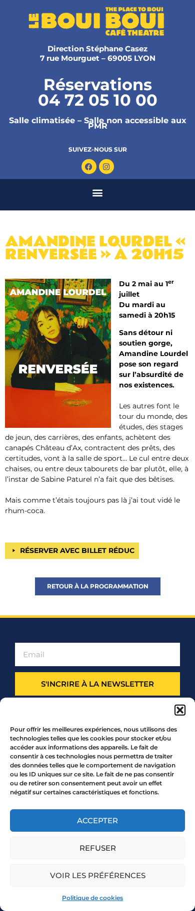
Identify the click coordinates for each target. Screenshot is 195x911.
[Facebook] (89, 166)
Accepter (97, 820)
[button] (180, 710)
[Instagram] (106, 166)
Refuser (98, 848)
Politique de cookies (92, 898)
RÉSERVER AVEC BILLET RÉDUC (77, 550)
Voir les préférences (98, 875)
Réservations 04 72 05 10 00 (98, 92)
